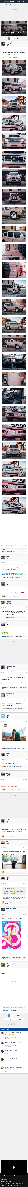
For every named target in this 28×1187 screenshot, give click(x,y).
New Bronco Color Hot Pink (12, 1042)
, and (10, 1010)
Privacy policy (19, 1183)
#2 (26, 562)
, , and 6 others (13, 636)
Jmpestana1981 (8, 1035)
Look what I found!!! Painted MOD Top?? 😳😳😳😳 (14, 1033)
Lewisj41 (6, 1044)
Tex (7, 841)
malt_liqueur (10, 694)
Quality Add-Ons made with (7, 1175)
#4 (26, 607)
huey (7, 556)
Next (18, 38)
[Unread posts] (23, 2)
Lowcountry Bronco (11, 908)
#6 (26, 672)
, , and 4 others (14, 596)
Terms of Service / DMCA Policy (8, 1183)
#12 (26, 847)
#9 (26, 759)
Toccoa (8, 715)
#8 (26, 721)
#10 (26, 779)
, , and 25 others (14, 789)
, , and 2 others (13, 577)
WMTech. (18, 1175)
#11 (26, 826)
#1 (26, 49)
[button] (1, 1)
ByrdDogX (5, 34)
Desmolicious (8, 1060)
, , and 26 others (12, 550)
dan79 (7, 820)
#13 (26, 883)
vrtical (8, 773)
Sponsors (3, 1181)
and (8, 617)
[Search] (26, 2)
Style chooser (4, 1179)
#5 (26, 629)
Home (2, 1185)
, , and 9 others (14, 958)
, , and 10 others (14, 748)
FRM (7, 623)
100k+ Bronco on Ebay (11, 1051)
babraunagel (10, 964)
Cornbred (8, 601)
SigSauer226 (7, 1068)
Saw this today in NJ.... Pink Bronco (14, 1067)
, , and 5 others (14, 688)
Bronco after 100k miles (11, 1059)
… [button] (11, 38)
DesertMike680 (10, 666)
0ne (7, 583)
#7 (26, 700)
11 (17, 34)
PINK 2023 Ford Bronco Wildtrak (10, 57)
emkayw (8, 753)
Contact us (8, 1181)
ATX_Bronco (7, 1052)
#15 (26, 970)
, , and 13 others (13, 709)
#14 (26, 914)
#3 (26, 589)
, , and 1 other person (13, 902)
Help (25, 1183)
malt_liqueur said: (8, 888)
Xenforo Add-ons (8, 1177)
